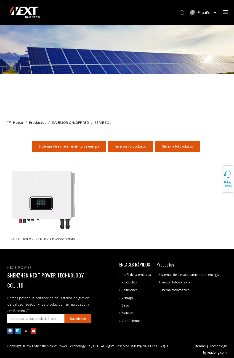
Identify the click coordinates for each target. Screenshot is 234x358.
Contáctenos (131, 320)
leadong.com (217, 352)
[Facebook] (10, 331)
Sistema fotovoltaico (177, 146)
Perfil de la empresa (136, 274)
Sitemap (200, 346)
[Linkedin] (18, 331)
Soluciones (130, 290)
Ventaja (127, 298)
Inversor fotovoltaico (130, 146)
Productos (129, 282)
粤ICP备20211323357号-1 (149, 346)
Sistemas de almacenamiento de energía (69, 146)
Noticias (128, 313)
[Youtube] (33, 331)
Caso (125, 305)
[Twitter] (26, 331)
